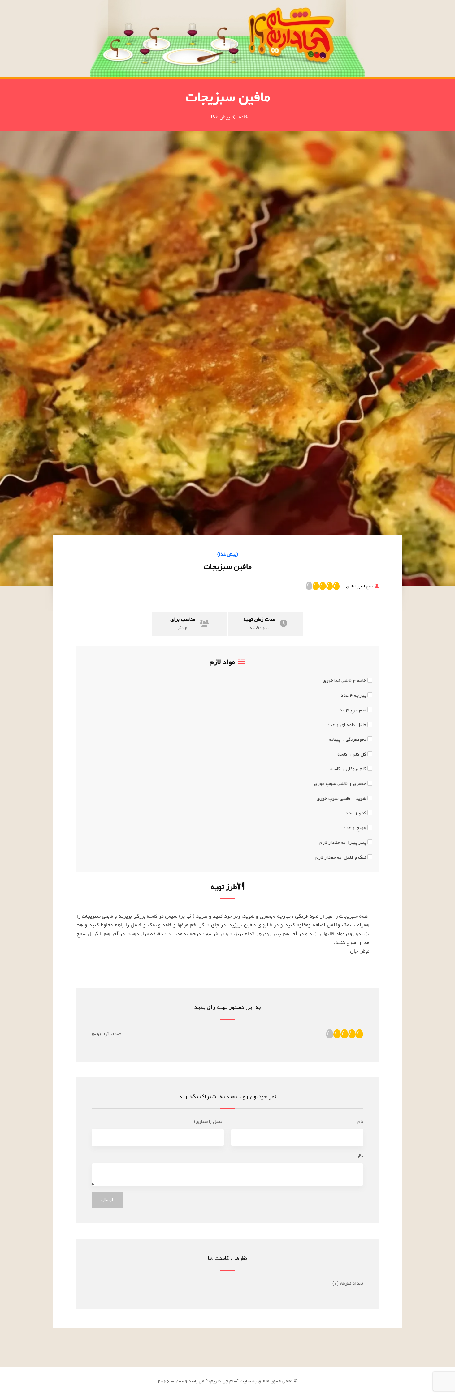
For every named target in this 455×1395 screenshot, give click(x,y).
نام (360, 1121)
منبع (359, 586)
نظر (360, 1156)
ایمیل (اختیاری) (209, 1121)
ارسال (107, 1200)
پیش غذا (220, 117)
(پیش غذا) (227, 554)
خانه (243, 117)
